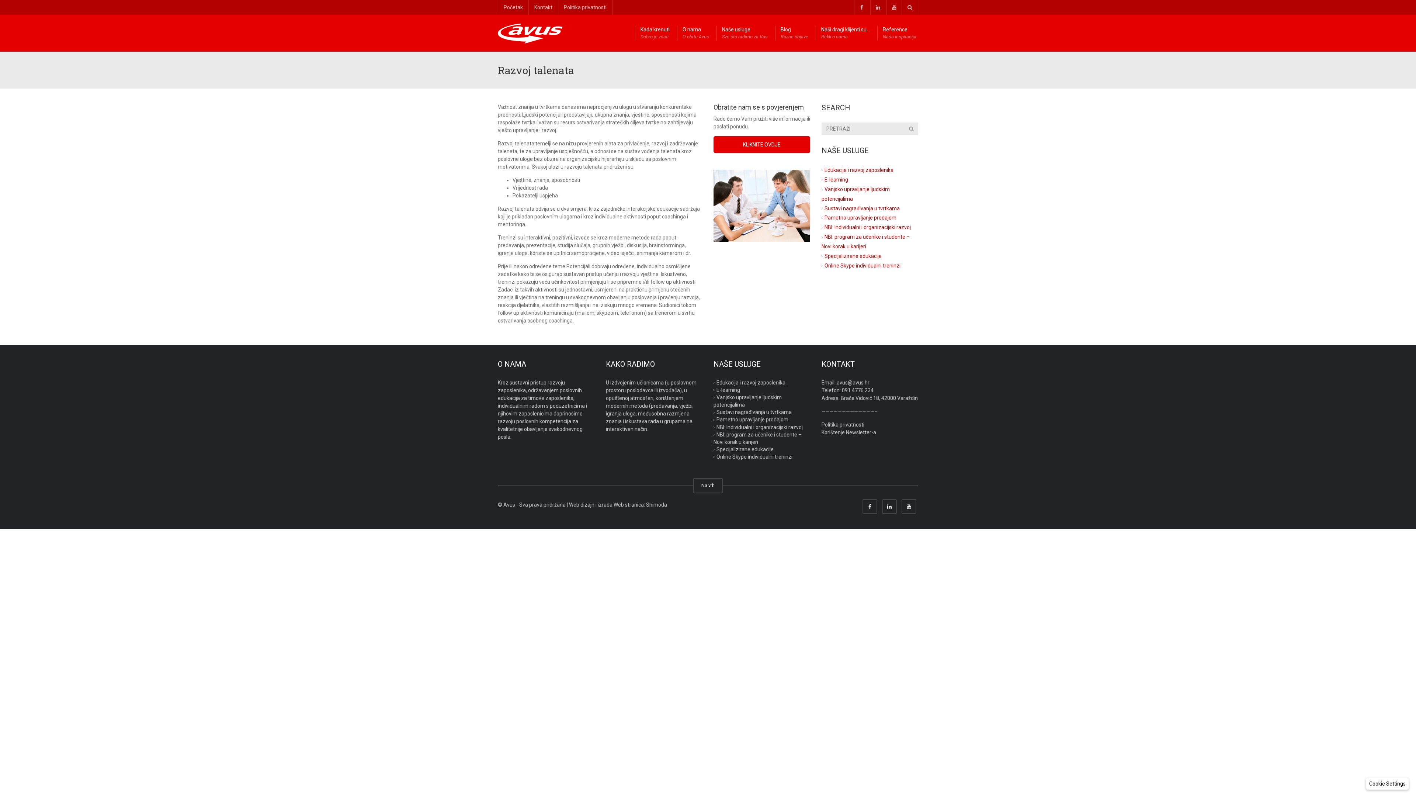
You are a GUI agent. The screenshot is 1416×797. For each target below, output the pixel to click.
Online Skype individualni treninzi (862, 266)
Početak (513, 7)
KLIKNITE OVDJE (762, 145)
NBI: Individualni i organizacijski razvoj (868, 227)
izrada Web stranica (621, 505)
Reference (899, 33)
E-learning (836, 180)
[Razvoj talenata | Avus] (530, 33)
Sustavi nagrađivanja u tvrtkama (862, 208)
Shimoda (656, 505)
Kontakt (543, 7)
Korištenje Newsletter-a (849, 432)
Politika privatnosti (585, 7)
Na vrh (708, 485)
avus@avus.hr (853, 383)
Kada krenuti (655, 33)
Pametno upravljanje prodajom (860, 218)
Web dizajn (581, 505)
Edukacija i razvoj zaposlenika (859, 170)
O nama (696, 33)
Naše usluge (745, 33)
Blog (794, 33)
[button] (1387, 784)
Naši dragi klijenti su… (845, 33)
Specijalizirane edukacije (853, 256)
